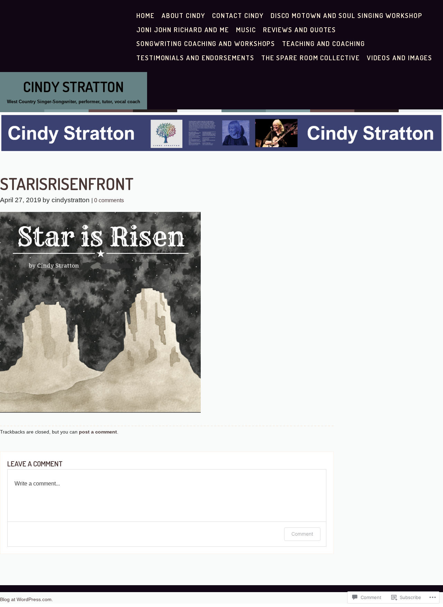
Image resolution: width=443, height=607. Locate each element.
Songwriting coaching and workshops (205, 43)
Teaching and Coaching (323, 43)
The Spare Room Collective (310, 57)
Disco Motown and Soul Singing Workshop (347, 15)
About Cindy (183, 15)
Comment (302, 534)
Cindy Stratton (73, 86)
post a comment (98, 432)
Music (246, 29)
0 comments (109, 200)
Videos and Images (400, 57)
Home (145, 15)
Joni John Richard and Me (182, 29)
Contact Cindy (238, 15)
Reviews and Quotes (299, 29)
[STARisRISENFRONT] (100, 411)
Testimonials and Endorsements (195, 57)
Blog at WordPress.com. (26, 599)
